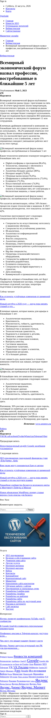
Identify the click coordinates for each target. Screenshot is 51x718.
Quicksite (4, 16)
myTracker (24, 664)
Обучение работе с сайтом (18, 586)
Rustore (38, 664)
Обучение (14, 677)
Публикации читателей (17, 26)
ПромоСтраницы (36, 676)
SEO (44, 664)
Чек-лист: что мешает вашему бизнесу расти (21, 641)
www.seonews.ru (43, 424)
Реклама (12, 681)
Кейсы (9, 571)
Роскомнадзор (23, 681)
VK (11, 667)
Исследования (37, 670)
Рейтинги (4, 681)
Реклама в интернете (16, 604)
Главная (9, 21)
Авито (2, 671)
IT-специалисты (6, 664)
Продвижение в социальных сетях (22, 588)
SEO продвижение (15, 555)
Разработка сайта (14, 599)
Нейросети (4, 677)
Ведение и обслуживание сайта (21, 558)
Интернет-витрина (15, 565)
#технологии (5, 661)
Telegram (4, 667)
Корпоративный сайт (16, 578)
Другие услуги (13, 563)
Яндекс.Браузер (5, 684)
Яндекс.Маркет (33, 687)
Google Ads (44, 661)
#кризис (10, 657)
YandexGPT (43, 668)
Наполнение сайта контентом (20, 583)
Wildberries (33, 668)
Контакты (10, 8)
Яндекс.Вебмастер (20, 684)
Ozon (31, 664)
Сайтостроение (13, 31)
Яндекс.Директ (10, 687)
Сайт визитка (12, 606)
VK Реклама (20, 667)
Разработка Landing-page (17, 591)
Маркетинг (11, 581)
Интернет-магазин (15, 568)
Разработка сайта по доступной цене (23, 601)
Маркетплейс (28, 674)
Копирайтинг (12, 576)
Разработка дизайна (15, 593)
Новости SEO (12, 23)
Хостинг (10, 609)
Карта (8, 11)
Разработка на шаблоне (17, 596)
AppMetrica (15, 661)
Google (33, 660)
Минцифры (38, 674)
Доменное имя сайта (16, 560)
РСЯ (46, 677)
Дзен (17, 670)
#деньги (3, 657)
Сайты (32, 681)
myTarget (16, 664)
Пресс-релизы (23, 677)
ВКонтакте (9, 671)
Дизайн (24, 670)
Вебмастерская (13, 28)
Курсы (10, 674)
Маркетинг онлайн (9, 36)
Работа (3, 428)
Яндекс (41, 680)
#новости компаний (28, 656)
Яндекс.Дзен (35, 684)
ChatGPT (23, 661)
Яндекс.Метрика (7, 691)
